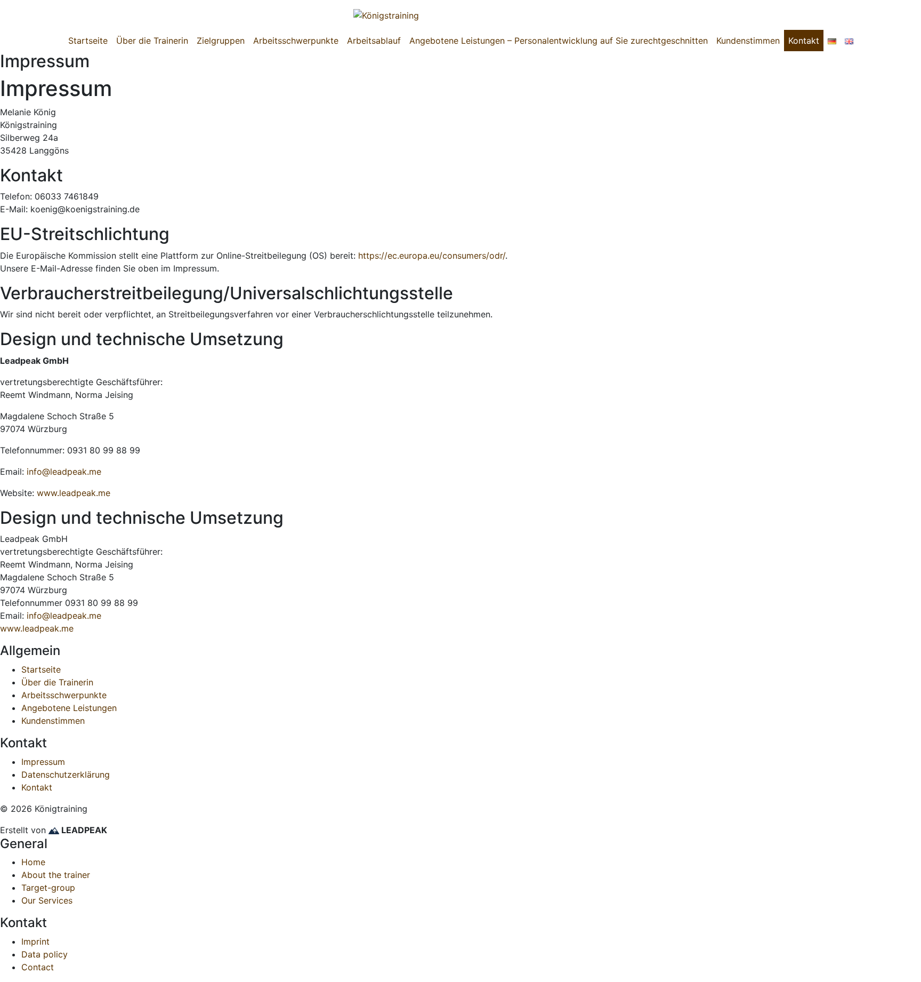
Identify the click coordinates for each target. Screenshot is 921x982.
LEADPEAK (83, 830)
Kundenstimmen (748, 40)
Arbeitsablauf (374, 40)
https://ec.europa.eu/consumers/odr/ (431, 255)
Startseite (88, 40)
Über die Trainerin (152, 40)
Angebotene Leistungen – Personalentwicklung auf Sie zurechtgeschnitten (558, 40)
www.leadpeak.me (73, 493)
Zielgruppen (221, 40)
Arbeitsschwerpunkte (295, 40)
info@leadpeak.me (64, 471)
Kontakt (803, 40)
